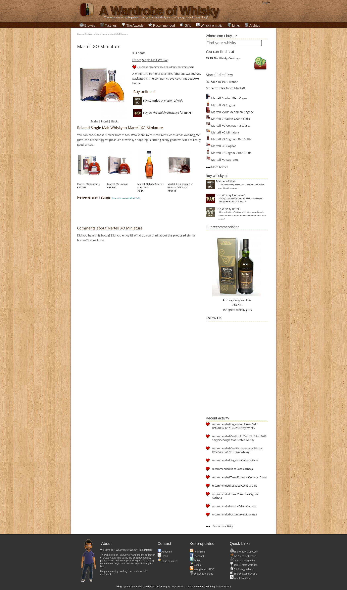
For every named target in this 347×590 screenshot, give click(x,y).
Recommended (164, 25)
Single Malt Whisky (154, 60)
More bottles (219, 167)
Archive (254, 25)
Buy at (162, 100)
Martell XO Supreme (88, 184)
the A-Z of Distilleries (245, 556)
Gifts (188, 25)
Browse (89, 25)
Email (164, 556)
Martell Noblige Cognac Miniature (150, 185)
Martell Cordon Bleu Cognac (229, 98)
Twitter (197, 560)
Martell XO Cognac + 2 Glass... (230, 125)
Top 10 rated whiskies (245, 565)
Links (236, 25)
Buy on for (167, 112)
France (136, 60)
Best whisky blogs (203, 573)
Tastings (111, 25)
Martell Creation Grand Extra (230, 119)
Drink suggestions (243, 569)
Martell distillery (219, 74)
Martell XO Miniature (118, 34)
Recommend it (186, 67)
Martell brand (101, 34)
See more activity (222, 526)
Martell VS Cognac (223, 105)
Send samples (169, 561)
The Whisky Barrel (228, 209)
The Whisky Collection (246, 551)
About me (166, 551)
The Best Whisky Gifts (245, 573)
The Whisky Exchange (230, 195)
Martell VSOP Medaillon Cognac (232, 112)
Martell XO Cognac (117, 184)
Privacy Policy (223, 586)
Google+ (198, 565)
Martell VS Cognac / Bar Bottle (230, 139)
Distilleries (89, 34)
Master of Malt (226, 181)
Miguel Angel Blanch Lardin (178, 586)
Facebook (199, 556)
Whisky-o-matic (211, 25)
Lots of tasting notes (244, 560)
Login (266, 2)
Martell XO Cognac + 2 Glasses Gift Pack (179, 185)
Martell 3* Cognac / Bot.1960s (230, 153)
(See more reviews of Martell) (126, 197)
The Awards (134, 25)
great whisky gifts (240, 310)
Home (80, 34)
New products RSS (204, 569)
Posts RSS (199, 551)
